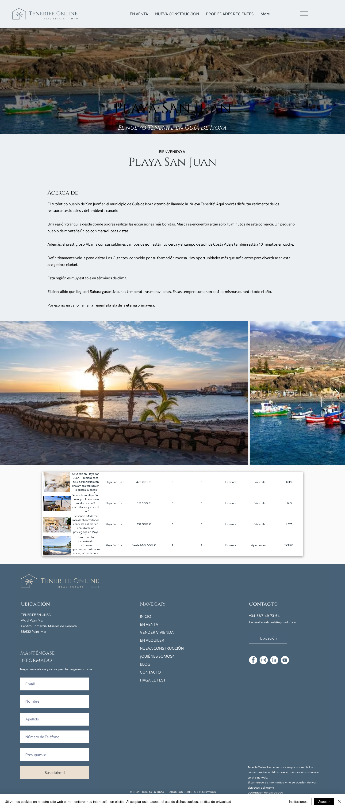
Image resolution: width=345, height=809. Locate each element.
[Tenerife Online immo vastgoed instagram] (264, 660)
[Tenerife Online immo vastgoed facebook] (253, 660)
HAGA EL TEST (153, 680)
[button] (295, 13)
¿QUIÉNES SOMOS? (157, 656)
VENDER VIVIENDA (157, 632)
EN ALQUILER (152, 640)
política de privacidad (215, 801)
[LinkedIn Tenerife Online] (274, 660)
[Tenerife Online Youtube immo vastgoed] (285, 660)
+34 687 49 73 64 (264, 616)
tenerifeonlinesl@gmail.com (272, 622)
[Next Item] (337, 393)
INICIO (145, 616)
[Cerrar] (339, 801)
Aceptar (324, 801)
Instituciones (298, 801)
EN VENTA (149, 624)
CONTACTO (150, 672)
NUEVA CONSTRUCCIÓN (162, 648)
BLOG (145, 664)
